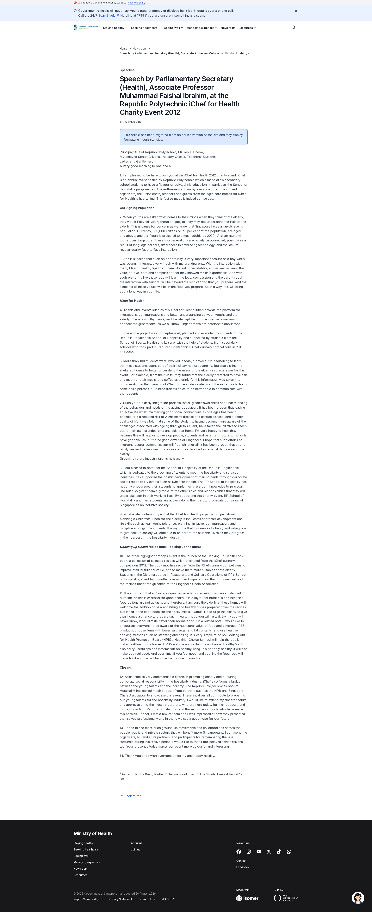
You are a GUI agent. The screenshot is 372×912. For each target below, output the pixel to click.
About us (136, 843)
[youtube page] (259, 851)
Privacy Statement (120, 899)
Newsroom (228, 27)
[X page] (269, 851)
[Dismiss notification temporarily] (296, 10)
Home (123, 48)
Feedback (242, 867)
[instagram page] (248, 851)
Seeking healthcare (86, 849)
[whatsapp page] (289, 851)
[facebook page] (238, 851)
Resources (80, 875)
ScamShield (106, 15)
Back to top (132, 796)
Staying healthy (83, 843)
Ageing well (81, 855)
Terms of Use (146, 899)
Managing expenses (87, 862)
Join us (135, 849)
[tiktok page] (279, 851)
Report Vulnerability (86, 899)
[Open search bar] (293, 27)
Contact (241, 860)
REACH (166, 899)
